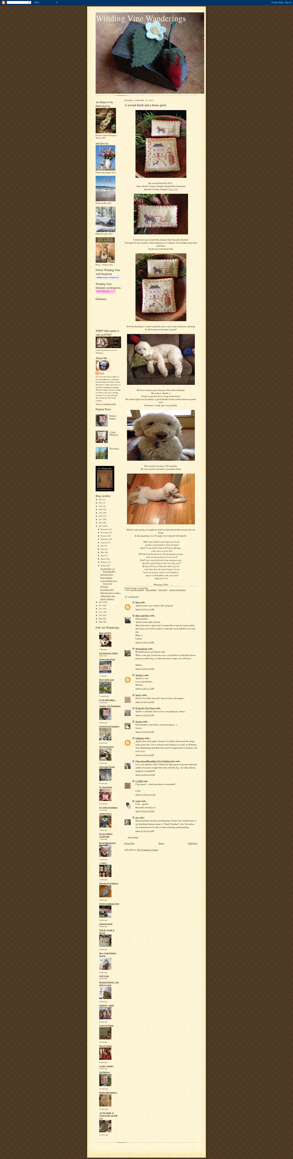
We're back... (114, 448)
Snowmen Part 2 (106, 574)
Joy (137, 817)
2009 (101, 618)
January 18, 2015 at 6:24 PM (144, 732)
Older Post (192, 843)
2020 (101, 509)
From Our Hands (106, 1025)
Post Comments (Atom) (147, 849)
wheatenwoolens (105, 924)
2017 (101, 519)
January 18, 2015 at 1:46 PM (144, 642)
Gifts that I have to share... (110, 592)
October (104, 536)
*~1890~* (103, 863)
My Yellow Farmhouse (108, 807)
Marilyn (139, 675)
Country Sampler (106, 1066)
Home (161, 843)
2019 (101, 512)
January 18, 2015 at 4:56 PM (144, 702)
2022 (101, 503)
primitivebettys (105, 813)
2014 (101, 602)
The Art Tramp (105, 1046)
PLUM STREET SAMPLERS (105, 835)
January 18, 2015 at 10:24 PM (145, 775)
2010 (101, 615)
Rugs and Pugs (105, 633)
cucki (138, 800)
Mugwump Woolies (107, 767)
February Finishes (112, 417)
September (105, 539)
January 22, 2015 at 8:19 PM (144, 831)
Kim (137, 602)
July (102, 545)
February (104, 562)
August (104, 542)
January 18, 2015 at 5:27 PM (144, 715)
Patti (101, 373)
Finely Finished (106, 577)
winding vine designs (177, 590)
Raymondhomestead (107, 843)
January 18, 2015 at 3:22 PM (144, 688)
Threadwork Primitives (108, 883)
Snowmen (104, 586)
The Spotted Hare (106, 746)
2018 (101, 516)
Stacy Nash (162, 590)
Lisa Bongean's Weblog (108, 653)
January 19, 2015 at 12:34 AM (145, 794)
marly (138, 694)
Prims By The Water (145, 708)
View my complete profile (106, 404)
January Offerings (107, 599)
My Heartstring (105, 787)
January (104, 565)
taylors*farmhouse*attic (109, 903)
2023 (101, 499)
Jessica (138, 721)
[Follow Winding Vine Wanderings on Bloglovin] (108, 278)
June (103, 549)
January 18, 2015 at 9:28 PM (144, 755)
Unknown (139, 738)
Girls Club (173, 189)
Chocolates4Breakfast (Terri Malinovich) (155, 761)
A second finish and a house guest (108, 582)
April (103, 555)
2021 (101, 506)
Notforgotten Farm (107, 659)
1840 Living (104, 976)
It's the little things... (107, 700)
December (105, 529)
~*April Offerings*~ (114, 433)
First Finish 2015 (107, 589)
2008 (101, 622)
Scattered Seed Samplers (109, 726)
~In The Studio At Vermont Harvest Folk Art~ (108, 1116)
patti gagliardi (151, 590)
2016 (101, 522)
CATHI (138, 781)
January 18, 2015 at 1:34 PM (144, 609)
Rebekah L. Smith (106, 1005)
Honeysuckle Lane (106, 679)
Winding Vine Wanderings (141, 18)
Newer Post (129, 843)
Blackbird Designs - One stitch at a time (109, 983)
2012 (101, 608)
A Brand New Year (107, 596)
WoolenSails (141, 648)
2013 (101, 605)
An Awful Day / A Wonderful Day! (108, 570)
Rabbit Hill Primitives (108, 1092)
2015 (101, 526)
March (103, 559)
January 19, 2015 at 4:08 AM (144, 811)
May (103, 552)
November (105, 532)
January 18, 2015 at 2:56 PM (144, 669)
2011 (101, 612)
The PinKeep (104, 1072)
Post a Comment (133, 837)
